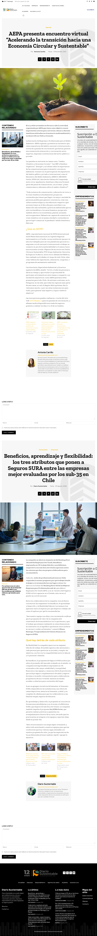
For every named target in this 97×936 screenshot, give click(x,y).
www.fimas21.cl (36, 301)
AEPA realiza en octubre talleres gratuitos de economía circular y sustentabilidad (32, 326)
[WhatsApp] (53, 59)
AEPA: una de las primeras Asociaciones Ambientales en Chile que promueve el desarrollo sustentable (63, 327)
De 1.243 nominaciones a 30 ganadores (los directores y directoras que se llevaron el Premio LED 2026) (67, 906)
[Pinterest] (48, 59)
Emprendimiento (80, 201)
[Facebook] (87, 1)
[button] (23, 15)
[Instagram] (89, 1)
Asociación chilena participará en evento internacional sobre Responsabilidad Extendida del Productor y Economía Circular (48, 327)
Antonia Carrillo (39, 52)
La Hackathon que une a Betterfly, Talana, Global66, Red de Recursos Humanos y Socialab (24, 389)
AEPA (51, 344)
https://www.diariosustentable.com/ (48, 355)
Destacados (5, 149)
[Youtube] (94, 1)
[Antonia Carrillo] (31, 363)
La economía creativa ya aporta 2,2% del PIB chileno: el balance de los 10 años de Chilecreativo (80, 207)
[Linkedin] (57, 59)
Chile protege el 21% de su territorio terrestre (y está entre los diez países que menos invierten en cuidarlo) (67, 895)
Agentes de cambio (60, 900)
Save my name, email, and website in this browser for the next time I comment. (30, 427)
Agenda (48, 27)
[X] (92, 1)
